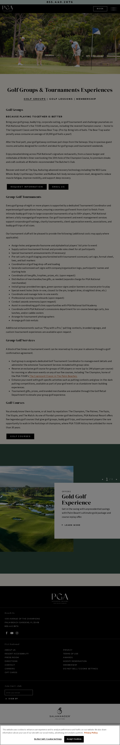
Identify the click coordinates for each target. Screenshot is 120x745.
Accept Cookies (74, 739)
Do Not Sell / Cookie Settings (48, 739)
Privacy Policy (91, 732)
